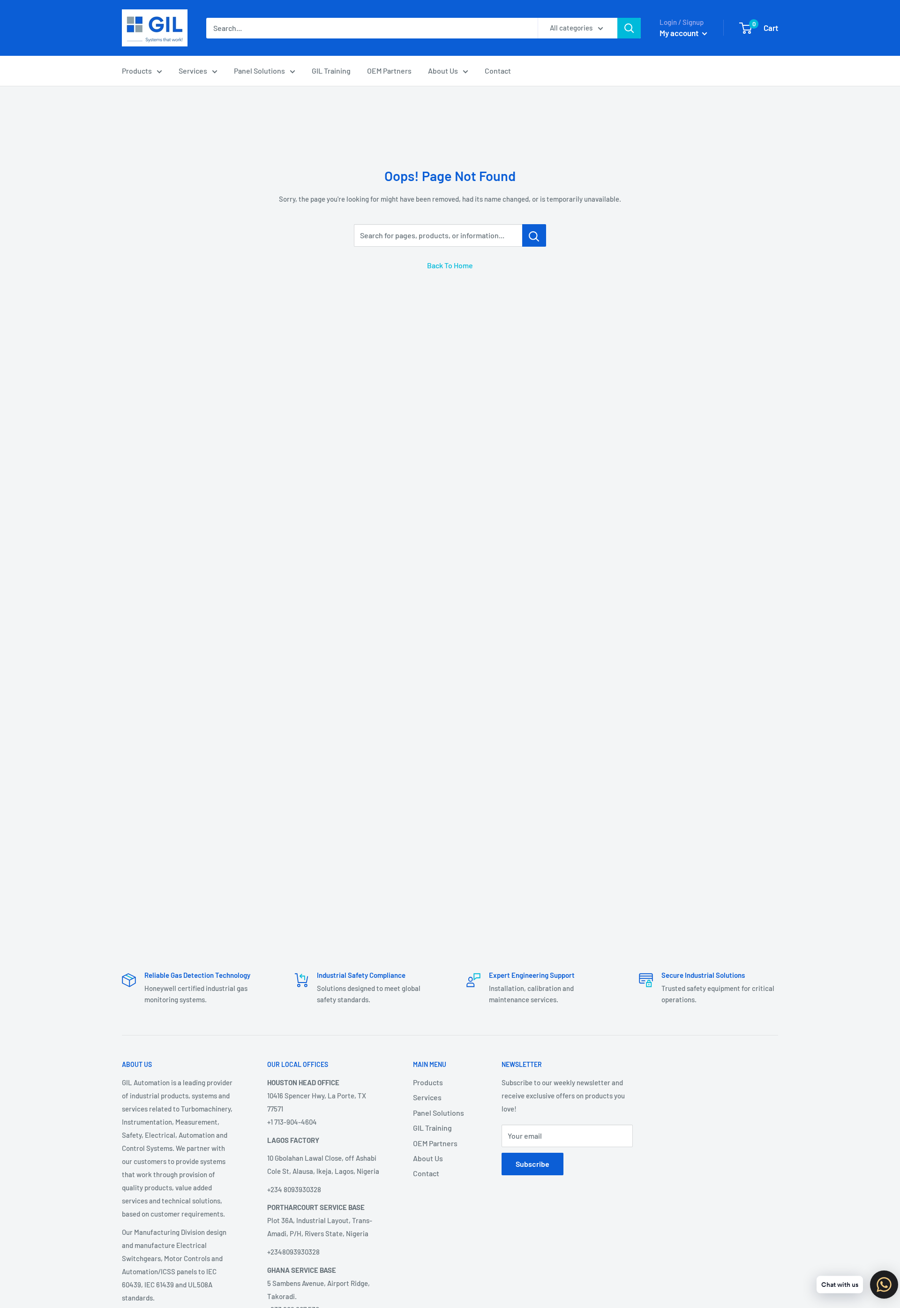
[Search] (629, 28)
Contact (498, 70)
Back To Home (450, 265)
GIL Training (331, 70)
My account (680, 33)
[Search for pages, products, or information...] (534, 235)
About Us (443, 70)
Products (137, 70)
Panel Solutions (259, 70)
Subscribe (532, 1163)
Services (193, 70)
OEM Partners (389, 70)
